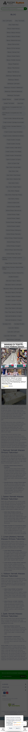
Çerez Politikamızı (12, 723)
